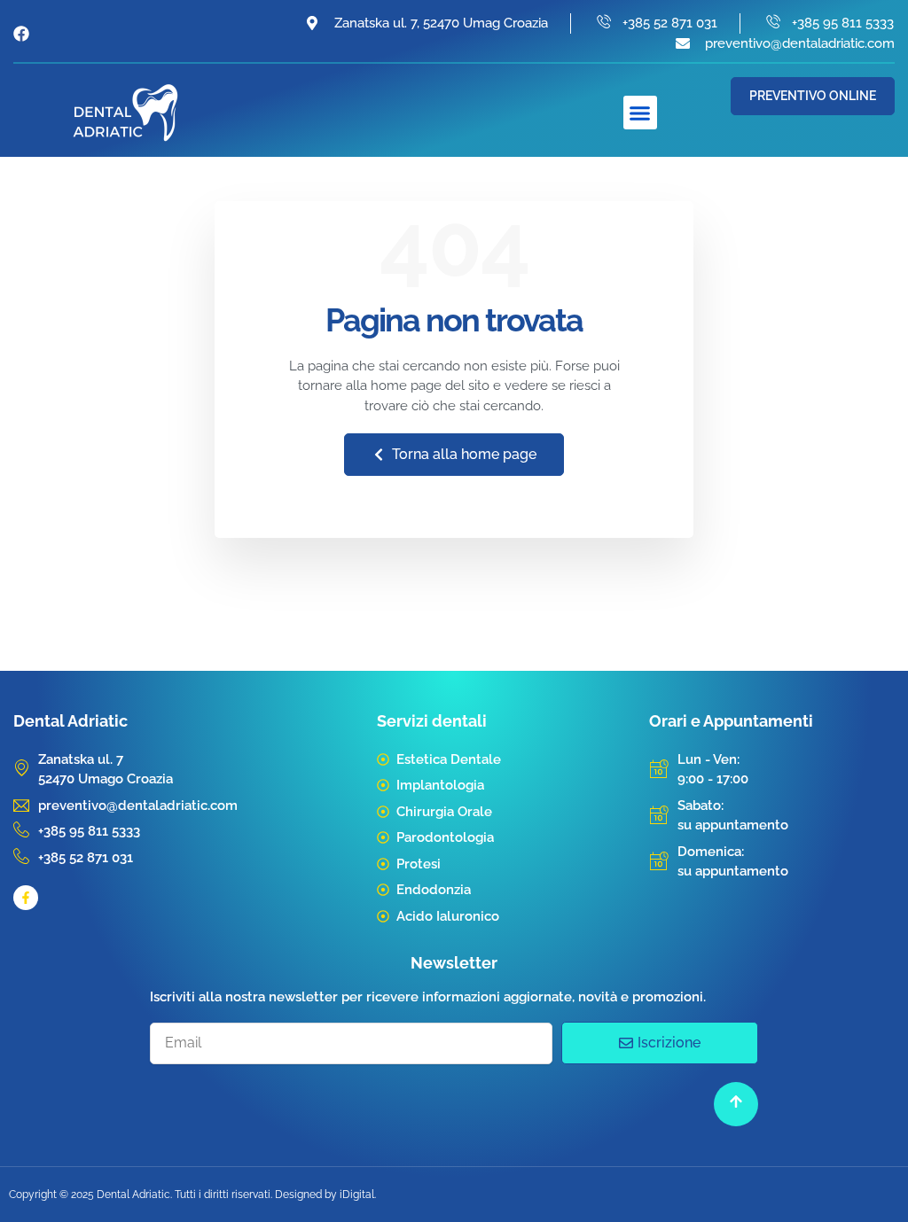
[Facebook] (21, 34)
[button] (640, 112)
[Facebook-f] (25, 897)
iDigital (357, 1194)
